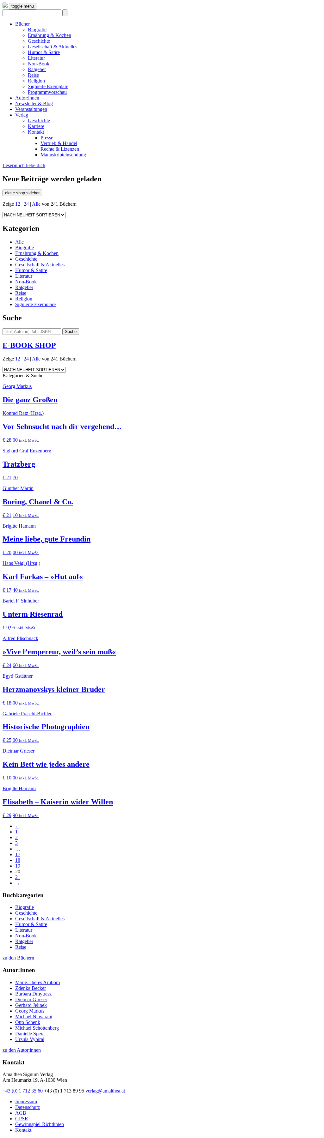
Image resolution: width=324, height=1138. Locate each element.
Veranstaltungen (31, 109)
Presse (46, 137)
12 (17, 204)
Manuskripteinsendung (63, 154)
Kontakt (36, 132)
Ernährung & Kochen (49, 35)
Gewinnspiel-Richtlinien (39, 1124)
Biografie (37, 29)
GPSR (21, 1118)
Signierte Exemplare (48, 86)
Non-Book (38, 63)
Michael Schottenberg (37, 1028)
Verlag (21, 115)
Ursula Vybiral (29, 1039)
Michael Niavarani (33, 1016)
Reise (33, 75)
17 (17, 854)
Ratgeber (37, 69)
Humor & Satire (44, 52)
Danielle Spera (30, 1033)
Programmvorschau (47, 92)
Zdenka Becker (30, 988)
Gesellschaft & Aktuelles (52, 46)
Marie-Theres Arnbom (37, 982)
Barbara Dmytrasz (33, 993)
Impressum (26, 1101)
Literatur (36, 58)
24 (26, 204)
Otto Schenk (27, 1022)
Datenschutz (27, 1107)
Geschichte (39, 41)
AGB (20, 1113)
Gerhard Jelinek (31, 1005)
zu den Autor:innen (22, 1050)
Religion (36, 80)
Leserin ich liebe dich (24, 165)
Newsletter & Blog (34, 103)
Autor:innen (27, 97)
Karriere (36, 126)
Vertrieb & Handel (58, 143)
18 (17, 860)
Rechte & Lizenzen (59, 149)
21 (17, 877)
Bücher (22, 24)
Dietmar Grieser (31, 999)
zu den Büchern (18, 957)
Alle (36, 204)
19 (17, 866)
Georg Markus (29, 1011)
